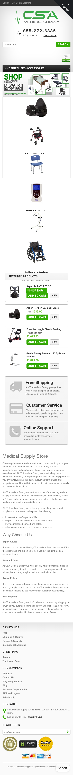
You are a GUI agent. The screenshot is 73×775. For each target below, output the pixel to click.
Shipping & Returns (13, 637)
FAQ (5, 633)
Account (7, 657)
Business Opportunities (15, 689)
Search (63, 44)
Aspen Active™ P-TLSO (38, 286)
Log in (6, 3)
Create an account (21, 3)
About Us (7, 673)
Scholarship (9, 697)
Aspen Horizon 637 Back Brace (42, 308)
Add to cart (37, 295)
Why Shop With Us (12, 681)
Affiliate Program (11, 693)
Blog (5, 685)
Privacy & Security (12, 641)
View (54, 295)
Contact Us (50, 35)
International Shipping (14, 645)
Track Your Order (11, 661)
